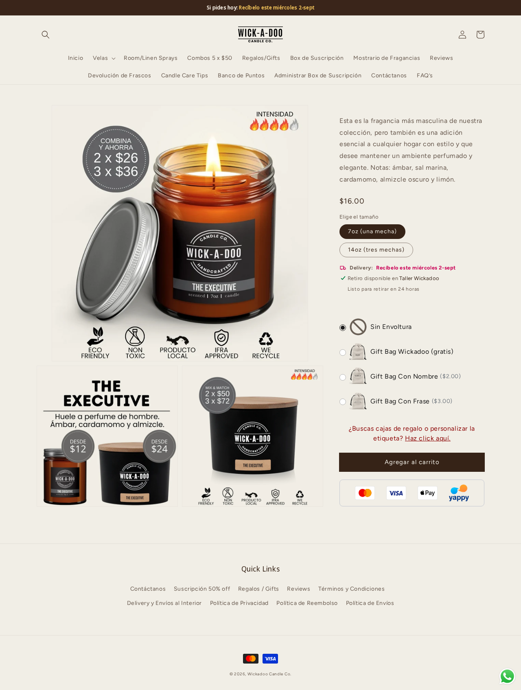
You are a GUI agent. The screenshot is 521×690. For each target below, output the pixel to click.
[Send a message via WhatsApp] (507, 676)
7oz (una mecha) (372, 231)
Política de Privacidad (239, 603)
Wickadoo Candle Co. (269, 674)
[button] (46, 35)
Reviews (298, 588)
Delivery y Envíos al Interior (164, 603)
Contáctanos (148, 588)
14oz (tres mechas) (376, 249)
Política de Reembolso (307, 603)
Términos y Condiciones (351, 588)
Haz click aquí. (428, 438)
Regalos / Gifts (258, 588)
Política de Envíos (370, 603)
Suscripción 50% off (202, 588)
